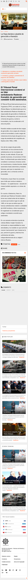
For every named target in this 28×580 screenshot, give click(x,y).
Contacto (4, 559)
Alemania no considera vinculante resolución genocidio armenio (11, 72)
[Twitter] (11, 1)
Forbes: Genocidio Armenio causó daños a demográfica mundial (14, 81)
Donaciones (17, 559)
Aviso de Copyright (19, 562)
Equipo (16, 556)
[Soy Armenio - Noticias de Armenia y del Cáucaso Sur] (14, 6)
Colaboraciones (6, 562)
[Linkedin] (1, 1)
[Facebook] (8, 1)
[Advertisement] (11, 51)
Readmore (21, 357)
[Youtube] (4, 1)
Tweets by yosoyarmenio (8, 330)
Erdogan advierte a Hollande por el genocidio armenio (12, 278)
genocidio (6, 31)
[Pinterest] (6, 1)
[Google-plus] (16, 1)
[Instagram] (13, 1)
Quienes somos (6, 556)
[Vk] (19, 1)
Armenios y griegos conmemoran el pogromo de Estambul (12, 76)
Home (2, 31)
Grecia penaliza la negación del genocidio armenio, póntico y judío (12, 265)
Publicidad (4, 564)
